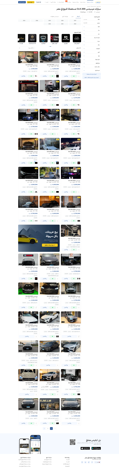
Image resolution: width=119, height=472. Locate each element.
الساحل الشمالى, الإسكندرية (53, 389)
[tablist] (49, 16)
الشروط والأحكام (66, 464)
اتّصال (65, 76)
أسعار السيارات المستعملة (91, 74)
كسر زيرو (78, 131)
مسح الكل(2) (83, 12)
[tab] (78, 16)
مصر (97, 462)
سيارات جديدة (83, 2)
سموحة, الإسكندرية (54, 100)
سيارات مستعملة (90, 2)
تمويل (57, 391)
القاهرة (78, 244)
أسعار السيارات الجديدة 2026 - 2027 (92, 77)
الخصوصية (67, 466)
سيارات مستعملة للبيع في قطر (25, 464)
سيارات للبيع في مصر (48, 459)
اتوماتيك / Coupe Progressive (75, 246)
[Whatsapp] (74, 76)
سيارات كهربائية (68, 2)
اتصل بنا (67, 462)
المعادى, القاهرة (55, 360)
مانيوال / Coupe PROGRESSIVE (53, 275)
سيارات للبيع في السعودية (47, 464)
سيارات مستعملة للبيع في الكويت (24, 459)
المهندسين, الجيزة (76, 129)
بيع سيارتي (30, 2)
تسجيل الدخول (22, 2)
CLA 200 (78, 73)
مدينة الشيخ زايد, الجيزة (75, 331)
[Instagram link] (82, 462)
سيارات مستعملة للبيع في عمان (25, 466)
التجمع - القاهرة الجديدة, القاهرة (52, 187)
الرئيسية (67, 459)
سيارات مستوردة (76, 2)
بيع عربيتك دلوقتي (49, 245)
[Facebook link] (92, 462)
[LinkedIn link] (85, 462)
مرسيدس (66, 71)
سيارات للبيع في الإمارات (47, 462)
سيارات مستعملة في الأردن (26, 462)
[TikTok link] (89, 462)
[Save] (62, 53)
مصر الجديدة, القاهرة (33, 360)
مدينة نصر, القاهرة (33, 302)
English (37, 2)
